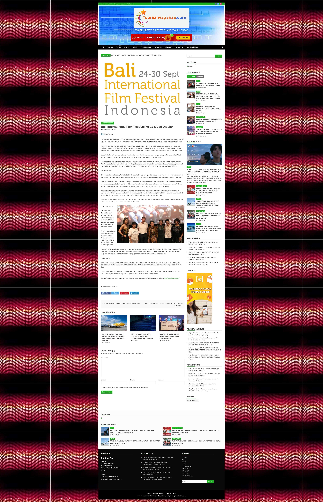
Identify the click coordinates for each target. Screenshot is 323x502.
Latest (200, 76)
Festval (107, 286)
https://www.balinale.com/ (171, 278)
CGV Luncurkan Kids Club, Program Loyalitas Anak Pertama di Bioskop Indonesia (142, 336)
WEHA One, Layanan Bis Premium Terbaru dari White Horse (208, 109)
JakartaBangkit (193, 343)
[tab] (191, 76)
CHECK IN (199, 186)
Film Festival (114, 286)
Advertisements (129, 4)
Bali (104, 286)
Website (161, 380)
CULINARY (168, 47)
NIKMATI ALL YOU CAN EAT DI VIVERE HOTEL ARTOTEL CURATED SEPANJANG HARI (205, 350)
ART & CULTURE (201, 116)
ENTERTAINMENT (193, 47)
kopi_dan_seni (193, 355)
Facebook (216, 4)
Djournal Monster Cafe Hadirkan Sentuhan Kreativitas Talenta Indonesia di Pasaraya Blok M (204, 357)
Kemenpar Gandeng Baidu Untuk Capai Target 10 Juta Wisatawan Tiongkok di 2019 (208, 96)
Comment (104, 358)
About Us (116, 4)
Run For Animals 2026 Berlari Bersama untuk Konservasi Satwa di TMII (208, 216)
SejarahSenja (193, 333)
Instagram (221, 4)
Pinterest (125, 293)
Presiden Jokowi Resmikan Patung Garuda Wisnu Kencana (122, 303)
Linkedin (135, 293)
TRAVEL (110, 47)
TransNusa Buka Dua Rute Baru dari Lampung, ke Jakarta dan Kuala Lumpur (208, 203)
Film (110, 286)
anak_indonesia (193, 338)
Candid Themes (180, 496)
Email (132, 380)
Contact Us (122, 4)
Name (103, 380)
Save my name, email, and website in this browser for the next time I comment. (125, 387)
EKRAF (135, 47)
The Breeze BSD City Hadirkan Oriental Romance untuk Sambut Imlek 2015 (209, 132)
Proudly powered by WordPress (147, 496)
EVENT (126, 47)
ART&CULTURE (146, 47)
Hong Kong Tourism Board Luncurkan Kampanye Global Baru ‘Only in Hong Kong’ (209, 228)
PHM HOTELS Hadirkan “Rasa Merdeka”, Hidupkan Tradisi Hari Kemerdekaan (208, 191)
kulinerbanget (193, 348)
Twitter (218, 4)
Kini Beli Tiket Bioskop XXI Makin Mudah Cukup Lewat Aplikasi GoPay (169, 336)
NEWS (119, 46)
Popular (191, 76)
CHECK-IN (158, 47)
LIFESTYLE (179, 47)
